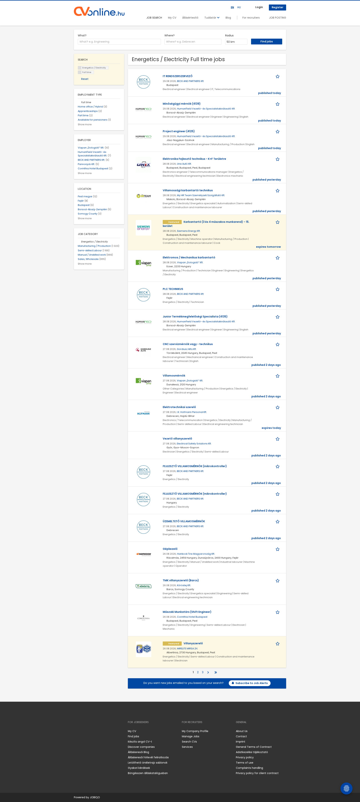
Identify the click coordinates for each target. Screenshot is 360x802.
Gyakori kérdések (139, 768)
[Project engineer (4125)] (143, 137)
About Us (242, 731)
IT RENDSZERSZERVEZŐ (178, 76)
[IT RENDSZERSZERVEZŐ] (143, 82)
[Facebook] (76, 731)
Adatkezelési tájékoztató (252, 752)
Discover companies (141, 747)
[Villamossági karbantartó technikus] (143, 196)
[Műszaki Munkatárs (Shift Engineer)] (143, 617)
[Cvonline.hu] (99, 11)
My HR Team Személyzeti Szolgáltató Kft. (201, 195)
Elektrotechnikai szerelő (179, 407)
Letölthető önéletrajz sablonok (147, 762)
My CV (172, 18)
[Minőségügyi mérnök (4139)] (143, 109)
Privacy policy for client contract (257, 773)
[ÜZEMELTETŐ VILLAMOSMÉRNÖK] (143, 527)
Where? (169, 35)
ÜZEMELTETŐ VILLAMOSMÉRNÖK (184, 521)
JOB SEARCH (154, 18)
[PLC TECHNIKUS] (143, 294)
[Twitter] (94, 731)
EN (232, 7)
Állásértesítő (190, 18)
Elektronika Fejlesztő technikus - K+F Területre (194, 159)
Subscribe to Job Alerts (252, 683)
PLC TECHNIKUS (173, 289)
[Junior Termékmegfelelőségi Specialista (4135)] (143, 322)
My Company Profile (195, 731)
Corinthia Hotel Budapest (192, 616)
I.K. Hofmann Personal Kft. (192, 412)
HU (239, 7)
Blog (228, 18)
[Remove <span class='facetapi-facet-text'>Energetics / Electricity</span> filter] (79, 67)
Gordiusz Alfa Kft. (186, 349)
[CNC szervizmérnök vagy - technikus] (143, 350)
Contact (241, 736)
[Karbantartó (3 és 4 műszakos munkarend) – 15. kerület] (143, 227)
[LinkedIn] (89, 731)
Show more (85, 124)
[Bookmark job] (278, 76)
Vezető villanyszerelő (177, 438)
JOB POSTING (277, 18)
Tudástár (210, 18)
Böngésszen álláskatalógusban (148, 773)
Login (259, 7)
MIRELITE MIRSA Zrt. (187, 648)
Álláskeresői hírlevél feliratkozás (148, 757)
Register (277, 7)
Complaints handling (249, 768)
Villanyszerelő (193, 643)
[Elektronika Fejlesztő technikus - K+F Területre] (143, 164)
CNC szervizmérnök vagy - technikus (188, 344)
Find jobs (133, 736)
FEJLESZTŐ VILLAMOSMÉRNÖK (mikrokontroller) (195, 466)
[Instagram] (83, 731)
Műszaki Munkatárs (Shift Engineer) (187, 612)
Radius (229, 35)
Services (187, 747)
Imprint (240, 741)
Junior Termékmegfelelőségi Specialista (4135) (195, 316)
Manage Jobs (190, 736)
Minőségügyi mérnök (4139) (182, 104)
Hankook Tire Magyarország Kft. (196, 553)
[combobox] (119, 42)
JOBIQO (95, 797)
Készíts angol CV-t (140, 741)
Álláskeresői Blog (138, 752)
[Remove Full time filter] (79, 102)
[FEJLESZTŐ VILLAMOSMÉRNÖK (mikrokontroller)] (143, 472)
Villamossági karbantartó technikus (188, 190)
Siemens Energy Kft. (188, 231)
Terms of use (244, 762)
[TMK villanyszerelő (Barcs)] (143, 586)
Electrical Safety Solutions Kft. (194, 443)
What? (82, 35)
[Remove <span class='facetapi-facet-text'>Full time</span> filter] (79, 72)
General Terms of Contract (254, 747)
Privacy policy (245, 757)
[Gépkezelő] (143, 554)
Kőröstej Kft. (184, 585)
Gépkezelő (170, 549)
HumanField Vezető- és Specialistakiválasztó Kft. (206, 108)
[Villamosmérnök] (143, 381)
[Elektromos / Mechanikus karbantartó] (143, 263)
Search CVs (189, 741)
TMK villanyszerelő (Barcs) (181, 580)
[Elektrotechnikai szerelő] (143, 413)
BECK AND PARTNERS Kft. (190, 81)
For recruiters (251, 18)
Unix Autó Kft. (184, 163)
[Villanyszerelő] (143, 649)
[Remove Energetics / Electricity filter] (79, 241)
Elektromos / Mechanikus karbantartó (189, 257)
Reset (84, 79)
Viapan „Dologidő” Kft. (190, 262)
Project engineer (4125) (179, 131)
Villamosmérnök (174, 375)
